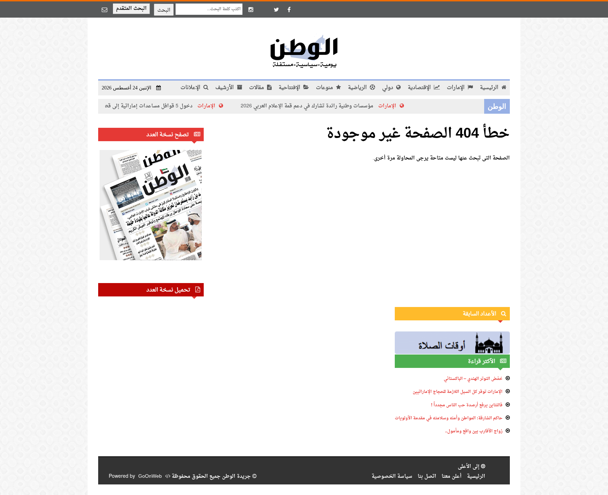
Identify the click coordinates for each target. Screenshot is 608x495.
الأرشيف (225, 88)
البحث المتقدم (131, 8)
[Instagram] (251, 9)
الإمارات (456, 88)
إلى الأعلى (469, 466)
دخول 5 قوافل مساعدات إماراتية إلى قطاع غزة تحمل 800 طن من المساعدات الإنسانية (106, 106)
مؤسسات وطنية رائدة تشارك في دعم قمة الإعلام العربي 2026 (314, 106)
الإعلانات (191, 88)
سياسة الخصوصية (392, 476)
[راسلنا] (104, 9)
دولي (388, 88)
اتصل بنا (427, 476)
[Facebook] (289, 9)
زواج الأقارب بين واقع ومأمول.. (473, 431)
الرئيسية (490, 88)
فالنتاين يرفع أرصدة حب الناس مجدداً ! (466, 405)
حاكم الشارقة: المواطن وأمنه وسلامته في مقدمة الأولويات (448, 418)
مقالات (257, 88)
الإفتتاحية (290, 88)
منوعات (325, 88)
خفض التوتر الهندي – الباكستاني (473, 379)
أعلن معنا (452, 476)
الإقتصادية (420, 88)
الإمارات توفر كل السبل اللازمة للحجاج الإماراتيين (457, 392)
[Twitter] (276, 9)
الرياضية (358, 88)
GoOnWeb (150, 476)
